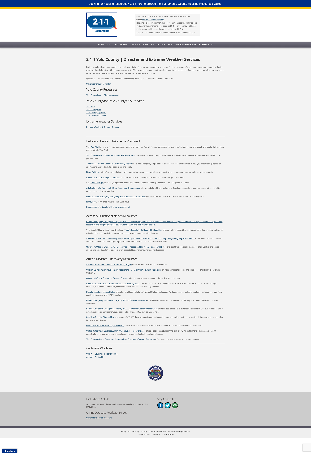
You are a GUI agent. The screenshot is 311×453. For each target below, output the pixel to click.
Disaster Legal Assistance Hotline (100, 291)
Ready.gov (90, 201)
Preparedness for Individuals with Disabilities (143, 230)
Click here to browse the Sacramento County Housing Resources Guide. (176, 3)
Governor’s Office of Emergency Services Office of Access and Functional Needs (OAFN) (124, 246)
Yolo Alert (90, 106)
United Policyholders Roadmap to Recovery (105, 325)
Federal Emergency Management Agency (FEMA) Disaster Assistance (116, 300)
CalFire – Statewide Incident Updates (102, 353)
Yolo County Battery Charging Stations (102, 95)
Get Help (135, 44)
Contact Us (206, 44)
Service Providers (185, 44)
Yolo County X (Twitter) (96, 112)
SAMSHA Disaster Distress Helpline (102, 317)
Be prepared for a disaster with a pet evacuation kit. (108, 207)
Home (101, 44)
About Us (148, 44)
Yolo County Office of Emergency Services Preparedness (110, 155)
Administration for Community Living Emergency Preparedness (113, 188)
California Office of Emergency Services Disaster (107, 278)
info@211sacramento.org (153, 19)
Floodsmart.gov (97, 182)
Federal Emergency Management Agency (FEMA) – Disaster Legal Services (119, 308)
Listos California (93, 172)
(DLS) (155, 308)
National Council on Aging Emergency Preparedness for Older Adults (116, 196)
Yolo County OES (93, 109)
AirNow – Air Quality (95, 357)
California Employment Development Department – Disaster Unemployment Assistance (123, 269)
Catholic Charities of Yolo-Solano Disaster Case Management (112, 283)
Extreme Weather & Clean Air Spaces (102, 127)
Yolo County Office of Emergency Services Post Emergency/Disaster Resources (120, 339)
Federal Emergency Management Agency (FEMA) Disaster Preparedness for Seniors (122, 221)
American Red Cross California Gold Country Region (109, 163)
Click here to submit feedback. (99, 417)
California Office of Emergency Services (103, 177)
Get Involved (164, 44)
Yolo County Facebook (96, 115)
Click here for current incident (98, 83)
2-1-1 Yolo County (117, 44)
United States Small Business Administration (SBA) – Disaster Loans (116, 330)
